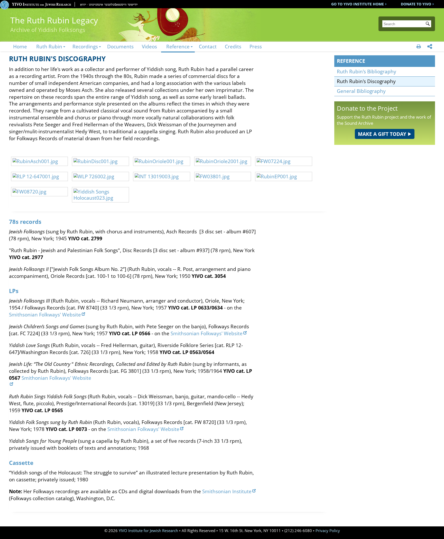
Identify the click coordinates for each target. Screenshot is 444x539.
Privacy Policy (328, 530)
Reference (178, 46)
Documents (120, 46)
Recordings (85, 46)
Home (20, 46)
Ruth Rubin (49, 46)
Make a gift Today (382, 133)
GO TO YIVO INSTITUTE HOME (357, 4)
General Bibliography (361, 90)
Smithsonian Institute (227, 491)
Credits (233, 46)
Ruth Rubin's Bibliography (366, 71)
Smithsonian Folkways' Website (45, 314)
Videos (149, 46)
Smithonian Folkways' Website (56, 377)
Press (255, 46)
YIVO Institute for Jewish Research (148, 530)
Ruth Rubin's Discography (366, 81)
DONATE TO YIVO (416, 4)
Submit (428, 24)
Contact (208, 46)
